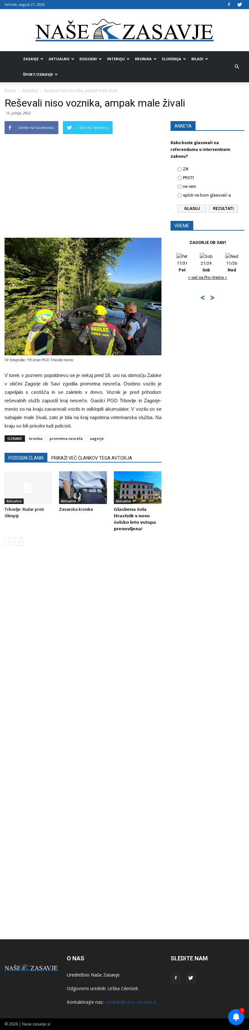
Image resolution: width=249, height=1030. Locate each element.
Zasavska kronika (76, 509)
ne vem (189, 186)
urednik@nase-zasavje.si (130, 1002)
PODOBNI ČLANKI (25, 458)
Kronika (143, 58)
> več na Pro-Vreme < (207, 277)
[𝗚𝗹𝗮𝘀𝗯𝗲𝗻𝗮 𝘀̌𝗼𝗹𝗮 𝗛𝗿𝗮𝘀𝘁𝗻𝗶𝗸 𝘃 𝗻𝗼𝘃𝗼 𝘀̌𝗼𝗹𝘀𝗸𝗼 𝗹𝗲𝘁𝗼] (137, 487)
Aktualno (59, 58)
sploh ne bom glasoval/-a (207, 195)
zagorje (97, 438)
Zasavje (31, 58)
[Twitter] (239, 4)
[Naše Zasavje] (124, 30)
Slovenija (171, 58)
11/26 (231, 266)
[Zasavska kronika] (83, 487)
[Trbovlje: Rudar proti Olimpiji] (28, 487)
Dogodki (88, 58)
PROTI (188, 177)
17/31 (182, 266)
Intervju (116, 58)
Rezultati (223, 208)
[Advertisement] (83, 189)
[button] (236, 66)
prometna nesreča (66, 438)
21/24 (206, 266)
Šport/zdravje (38, 74)
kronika (35, 438)
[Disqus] (83, 649)
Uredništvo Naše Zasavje (93, 975)
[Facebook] (229, 4)
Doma (10, 90)
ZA (185, 168)
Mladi (197, 58)
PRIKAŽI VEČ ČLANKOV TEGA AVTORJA (91, 458)
